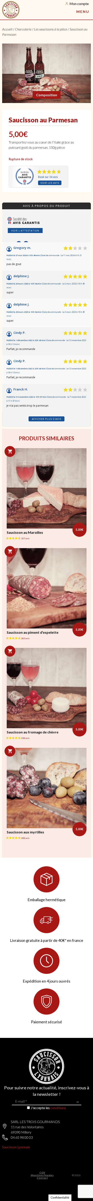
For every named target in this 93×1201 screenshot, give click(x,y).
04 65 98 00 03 (22, 1137)
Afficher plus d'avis (46, 419)
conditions (58, 1108)
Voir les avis (49, 182)
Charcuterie (23, 29)
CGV (42, 1172)
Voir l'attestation (25, 230)
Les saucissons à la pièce (50, 29)
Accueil (7, 29)
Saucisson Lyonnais (16, 1147)
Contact (42, 1178)
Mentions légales (42, 1175)
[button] (82, 11)
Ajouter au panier (10, 451)
